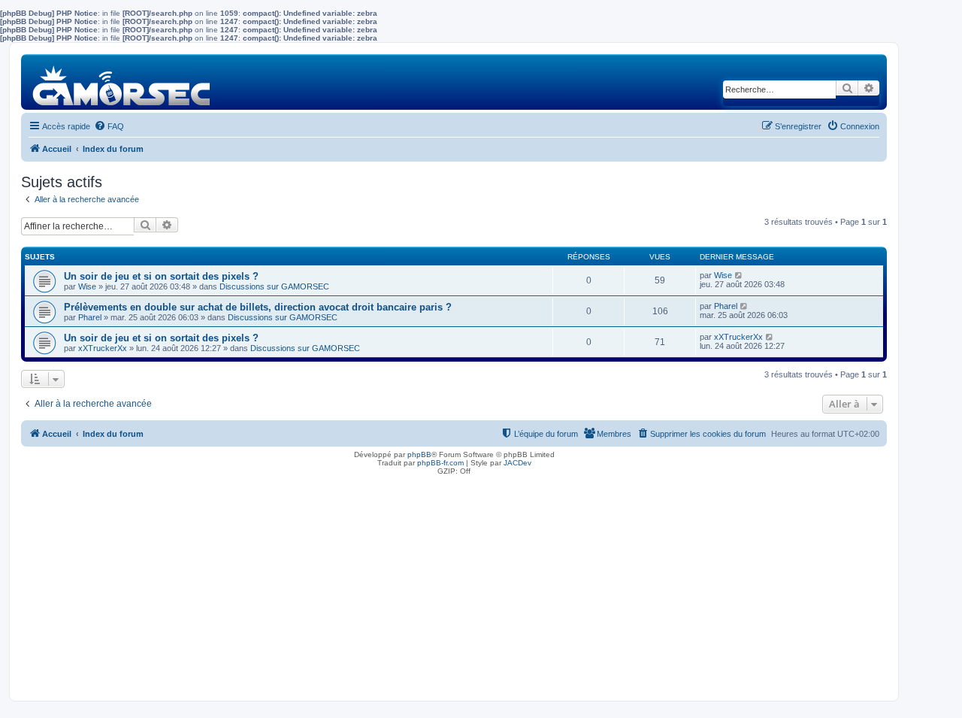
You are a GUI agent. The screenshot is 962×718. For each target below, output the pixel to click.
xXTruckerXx (102, 348)
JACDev (517, 463)
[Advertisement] (454, 584)
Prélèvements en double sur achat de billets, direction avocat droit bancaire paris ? (258, 307)
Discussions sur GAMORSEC (274, 286)
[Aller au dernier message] (739, 275)
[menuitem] (109, 126)
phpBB (419, 454)
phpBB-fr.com (440, 463)
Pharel (89, 317)
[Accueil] (122, 81)
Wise (87, 286)
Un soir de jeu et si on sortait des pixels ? (161, 276)
